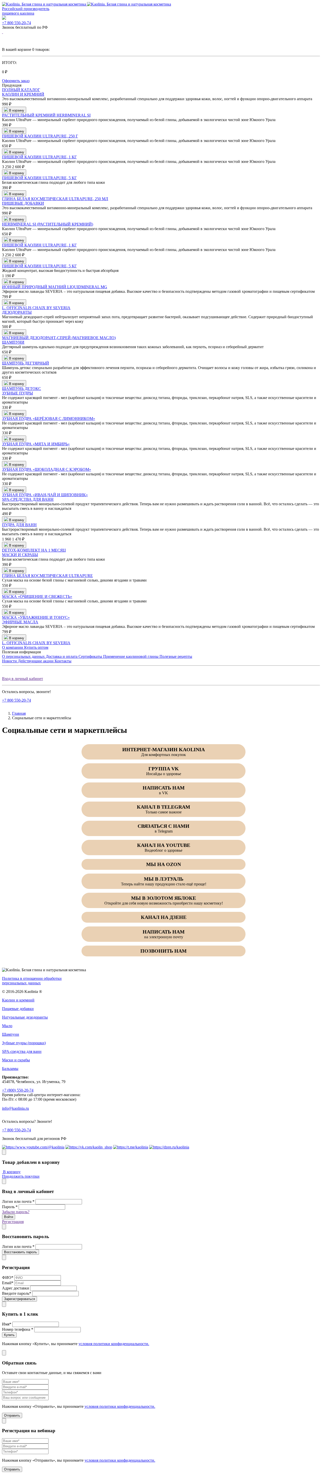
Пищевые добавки (18, 1008)
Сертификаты (90, 656)
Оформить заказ (15, 81)
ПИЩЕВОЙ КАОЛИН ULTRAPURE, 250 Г (40, 136)
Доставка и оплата (62, 656)
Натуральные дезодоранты (25, 1017)
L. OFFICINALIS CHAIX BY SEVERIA (36, 308)
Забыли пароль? (15, 1212)
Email (7, 1283)
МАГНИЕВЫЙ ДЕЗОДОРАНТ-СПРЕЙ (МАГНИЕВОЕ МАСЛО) (59, 338)
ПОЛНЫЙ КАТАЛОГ (21, 90)
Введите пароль (16, 1293)
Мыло (7, 1026)
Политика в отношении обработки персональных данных (32, 980)
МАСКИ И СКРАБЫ (20, 555)
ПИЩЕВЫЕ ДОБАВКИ (23, 203)
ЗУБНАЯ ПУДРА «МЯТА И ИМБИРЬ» (36, 444)
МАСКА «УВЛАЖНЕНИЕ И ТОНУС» (36, 617)
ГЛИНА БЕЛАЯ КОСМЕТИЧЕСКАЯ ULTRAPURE (47, 575)
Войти (8, 1217)
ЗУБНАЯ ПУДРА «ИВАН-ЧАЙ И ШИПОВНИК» (45, 495)
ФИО (7, 1277)
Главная (19, 713)
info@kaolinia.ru (15, 1108)
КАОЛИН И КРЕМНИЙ (23, 94)
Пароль (10, 1207)
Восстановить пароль (20, 1252)
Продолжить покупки (20, 1176)
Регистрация (13, 1221)
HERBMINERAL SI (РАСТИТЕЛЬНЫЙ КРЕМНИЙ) (47, 224)
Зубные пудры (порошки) (24, 1043)
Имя (6, 1324)
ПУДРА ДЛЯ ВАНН (19, 525)
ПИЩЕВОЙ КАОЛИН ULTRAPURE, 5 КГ (39, 178)
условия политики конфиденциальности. (113, 1344)
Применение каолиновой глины (131, 656)
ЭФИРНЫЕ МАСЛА (20, 622)
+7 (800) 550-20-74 (17, 1090)
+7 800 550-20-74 (16, 23)
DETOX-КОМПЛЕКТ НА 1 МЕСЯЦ (34, 550)
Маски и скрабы (16, 1060)
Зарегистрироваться (19, 1299)
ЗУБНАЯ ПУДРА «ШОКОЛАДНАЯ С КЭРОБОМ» (46, 469)
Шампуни (10, 1034)
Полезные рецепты (175, 656)
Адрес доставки (15, 1288)
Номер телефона (17, 1329)
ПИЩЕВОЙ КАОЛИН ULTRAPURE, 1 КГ (39, 157)
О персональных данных (24, 656)
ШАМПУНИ (13, 342)
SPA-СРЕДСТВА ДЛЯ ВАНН (28, 499)
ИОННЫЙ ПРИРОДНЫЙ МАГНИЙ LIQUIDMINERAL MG (54, 287)
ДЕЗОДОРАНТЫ (17, 312)
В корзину (11, 1172)
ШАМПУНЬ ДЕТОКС (21, 388)
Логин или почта (18, 1201)
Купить (9, 1335)
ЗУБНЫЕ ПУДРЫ (17, 393)
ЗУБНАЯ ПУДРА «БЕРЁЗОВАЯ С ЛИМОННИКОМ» (48, 418)
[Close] (4, 1152)
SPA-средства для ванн (22, 1051)
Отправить (12, 1415)
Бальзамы (10, 1068)
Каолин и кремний (18, 1000)
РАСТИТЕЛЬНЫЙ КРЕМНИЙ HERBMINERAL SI (46, 115)
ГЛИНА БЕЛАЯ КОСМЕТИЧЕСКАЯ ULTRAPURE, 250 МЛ (55, 199)
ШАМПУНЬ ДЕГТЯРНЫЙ (25, 363)
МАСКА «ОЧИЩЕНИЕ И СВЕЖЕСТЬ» (37, 596)
